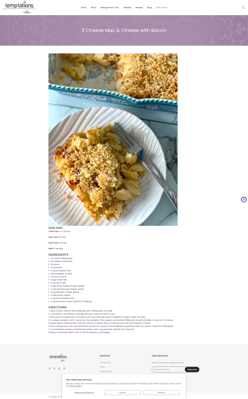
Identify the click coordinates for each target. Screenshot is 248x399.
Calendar (127, 7)
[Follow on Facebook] (49, 368)
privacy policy (106, 371)
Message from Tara (109, 7)
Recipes (139, 7)
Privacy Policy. (76, 386)
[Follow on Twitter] (54, 368)
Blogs (149, 7)
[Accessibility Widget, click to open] (244, 199)
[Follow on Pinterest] (64, 368)
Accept (122, 392)
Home (83, 7)
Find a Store (161, 7)
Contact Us (105, 362)
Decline (161, 392)
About (93, 7)
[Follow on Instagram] (59, 368)
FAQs (102, 367)
